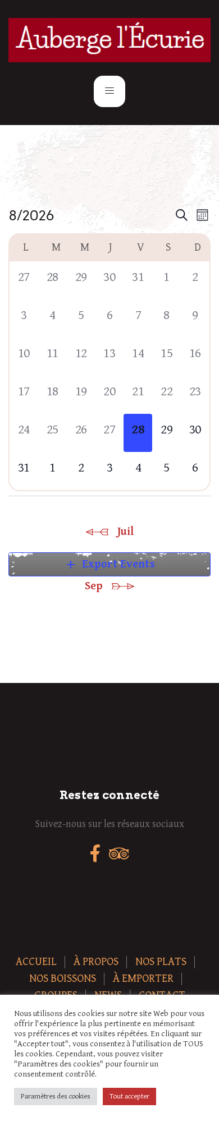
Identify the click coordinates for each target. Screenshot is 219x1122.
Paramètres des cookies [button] (55, 1096)
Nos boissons (62, 978)
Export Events (109, 564)
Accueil (36, 961)
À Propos (96, 961)
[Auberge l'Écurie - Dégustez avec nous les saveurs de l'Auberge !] (109, 40)
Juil (125, 531)
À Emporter (143, 978)
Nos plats (160, 961)
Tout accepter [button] (129, 1096)
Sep (94, 586)
